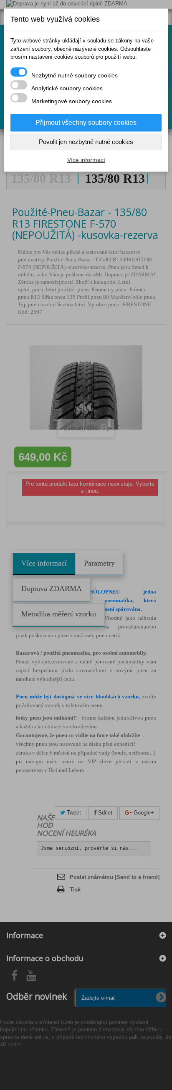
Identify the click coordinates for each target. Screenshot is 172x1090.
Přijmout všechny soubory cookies (86, 122)
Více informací (86, 159)
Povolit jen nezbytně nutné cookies (86, 141)
